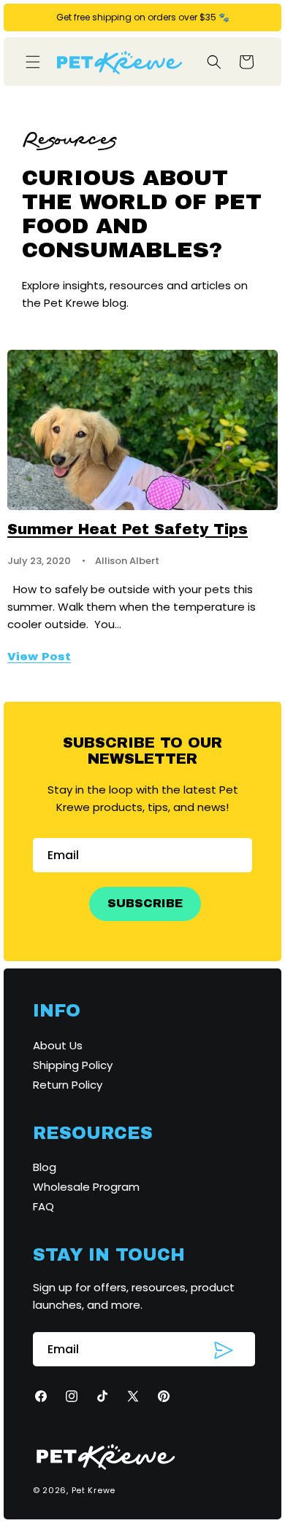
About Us (58, 1045)
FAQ (43, 1206)
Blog (44, 1167)
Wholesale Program (86, 1186)
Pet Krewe (93, 1490)
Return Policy (67, 1084)
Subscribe (145, 903)
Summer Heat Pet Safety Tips (127, 529)
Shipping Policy (73, 1065)
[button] (33, 62)
